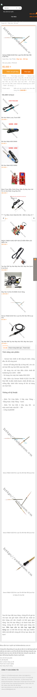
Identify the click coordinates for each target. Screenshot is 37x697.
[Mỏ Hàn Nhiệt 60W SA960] (10, 154)
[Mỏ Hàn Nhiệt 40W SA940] (10, 130)
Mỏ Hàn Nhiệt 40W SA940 (9, 141)
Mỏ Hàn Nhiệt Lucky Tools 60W (10, 117)
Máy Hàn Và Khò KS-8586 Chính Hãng (13, 292)
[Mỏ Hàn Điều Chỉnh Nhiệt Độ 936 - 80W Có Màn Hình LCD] (18, 204)
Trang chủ (3, 23)
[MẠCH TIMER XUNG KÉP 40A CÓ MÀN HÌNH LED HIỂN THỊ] (18, 230)
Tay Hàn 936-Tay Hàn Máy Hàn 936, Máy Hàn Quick (17, 341)
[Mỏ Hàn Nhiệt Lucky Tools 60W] (10, 107)
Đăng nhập (15, 22)
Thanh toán (26, 348)
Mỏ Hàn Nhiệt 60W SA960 (9, 165)
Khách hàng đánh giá (15, 348)
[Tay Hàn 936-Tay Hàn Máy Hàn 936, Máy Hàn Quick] (17, 331)
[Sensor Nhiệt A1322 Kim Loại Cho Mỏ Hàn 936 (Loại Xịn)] (18, 305)
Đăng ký (21, 22)
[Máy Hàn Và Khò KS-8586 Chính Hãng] (13, 281)
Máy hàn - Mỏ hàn (13, 23)
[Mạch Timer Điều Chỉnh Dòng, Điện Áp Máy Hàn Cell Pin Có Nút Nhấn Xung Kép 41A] (18, 178)
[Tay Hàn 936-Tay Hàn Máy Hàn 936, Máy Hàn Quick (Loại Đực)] (18, 255)
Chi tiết (5, 348)
